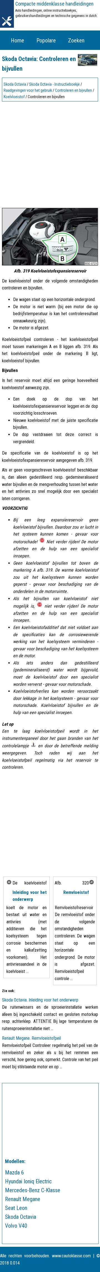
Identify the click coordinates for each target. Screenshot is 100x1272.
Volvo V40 (16, 1225)
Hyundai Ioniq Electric (28, 1181)
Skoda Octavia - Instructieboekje (54, 84)
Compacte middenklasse (54, 4)
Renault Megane (22, 1199)
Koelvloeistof (14, 97)
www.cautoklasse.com (71, 1255)
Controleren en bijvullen (73, 90)
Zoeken (76, 40)
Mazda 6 (14, 1172)
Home (17, 40)
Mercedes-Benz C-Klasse (32, 1190)
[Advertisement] (50, 153)
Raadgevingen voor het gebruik (28, 90)
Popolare (46, 40)
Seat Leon (16, 1208)
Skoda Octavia (15, 84)
